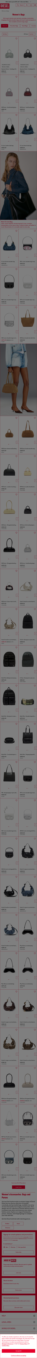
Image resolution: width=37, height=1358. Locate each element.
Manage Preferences (7, 1343)
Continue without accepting (18, 1355)
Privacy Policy (23, 1343)
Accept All (18, 1351)
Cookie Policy (5, 1345)
